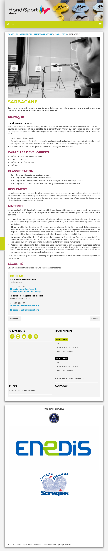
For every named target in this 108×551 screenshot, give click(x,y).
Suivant (95, 318)
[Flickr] (18, 336)
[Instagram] (24, 336)
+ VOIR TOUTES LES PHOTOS (22, 390)
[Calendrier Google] (36, 336)
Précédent (14, 318)
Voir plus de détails (65, 351)
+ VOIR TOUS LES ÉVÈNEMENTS (69, 378)
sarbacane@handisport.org (25, 305)
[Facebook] (12, 336)
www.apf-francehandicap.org (26, 291)
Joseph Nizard (64, 544)
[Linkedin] (30, 336)
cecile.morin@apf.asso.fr (24, 289)
